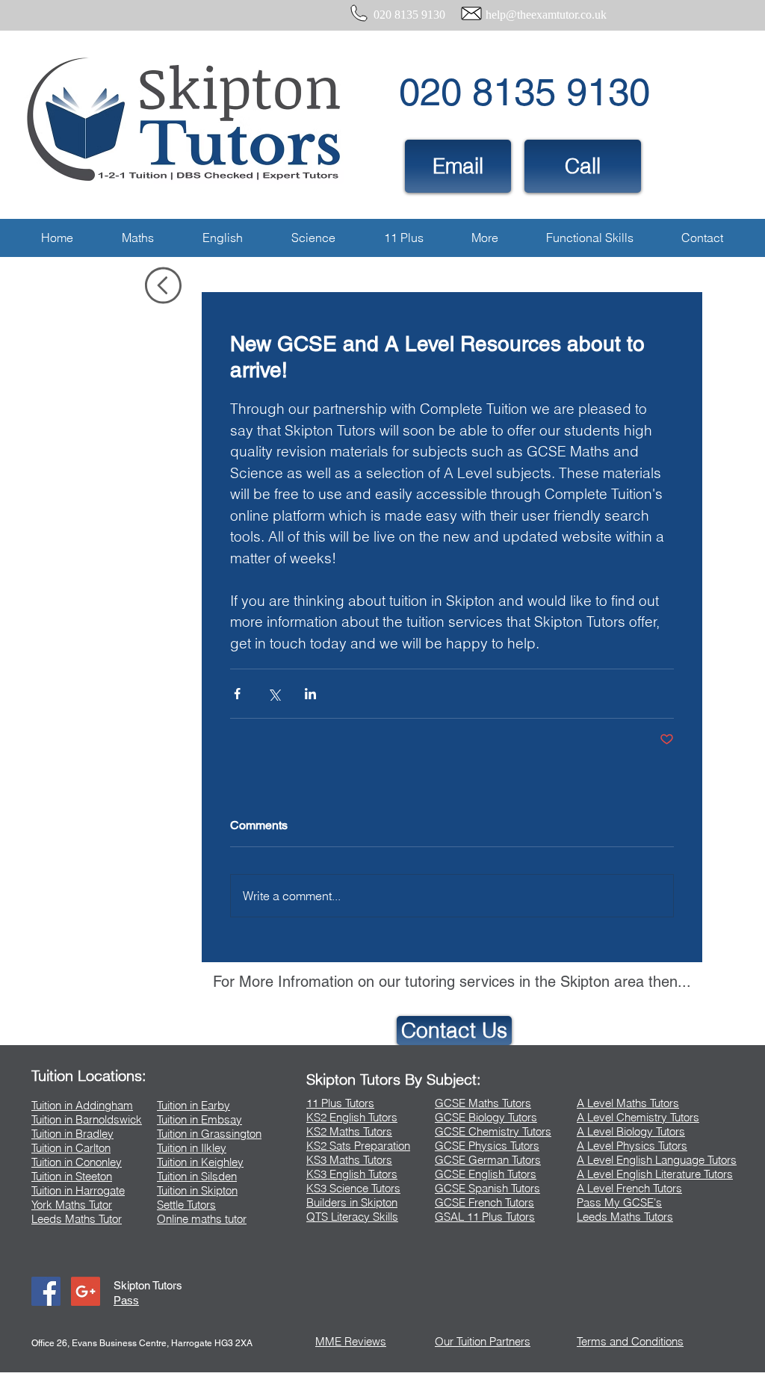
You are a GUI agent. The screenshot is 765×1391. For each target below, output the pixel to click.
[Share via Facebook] (237, 694)
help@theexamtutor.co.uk (546, 14)
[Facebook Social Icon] (46, 1291)
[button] (137, 238)
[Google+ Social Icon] (85, 1291)
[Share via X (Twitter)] (274, 694)
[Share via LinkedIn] (310, 694)
